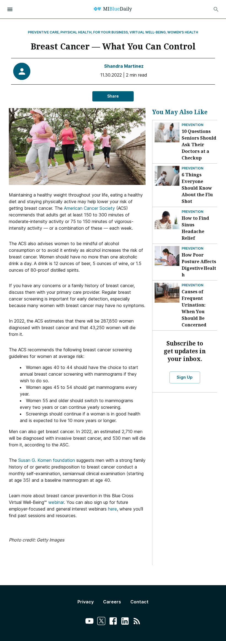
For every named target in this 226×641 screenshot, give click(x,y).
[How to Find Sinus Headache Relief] (167, 219)
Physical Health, (76, 32)
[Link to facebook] (113, 621)
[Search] (216, 9)
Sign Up (185, 377)
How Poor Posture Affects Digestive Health (199, 265)
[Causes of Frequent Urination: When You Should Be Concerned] (167, 293)
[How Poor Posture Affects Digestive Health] (167, 256)
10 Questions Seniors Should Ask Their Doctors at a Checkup (199, 144)
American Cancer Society (89, 208)
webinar (56, 502)
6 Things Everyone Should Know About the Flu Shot (197, 188)
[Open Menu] (9, 9)
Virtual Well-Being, (148, 32)
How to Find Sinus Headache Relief (195, 228)
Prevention (192, 125)
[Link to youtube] (89, 621)
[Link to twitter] (101, 621)
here (112, 509)
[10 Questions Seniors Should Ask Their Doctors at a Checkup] (167, 132)
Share (113, 96)
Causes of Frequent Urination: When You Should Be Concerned (194, 308)
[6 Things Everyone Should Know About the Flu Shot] (167, 176)
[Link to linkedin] (125, 621)
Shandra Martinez (124, 66)
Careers (112, 602)
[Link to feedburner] (137, 621)
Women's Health (182, 32)
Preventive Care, (44, 32)
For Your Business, (111, 32)
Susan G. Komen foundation (47, 460)
